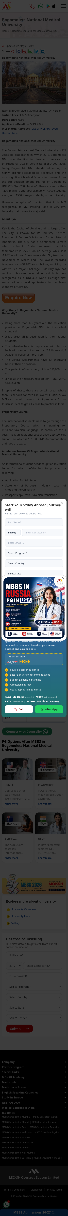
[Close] (63, 578)
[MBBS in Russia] (34, 608)
